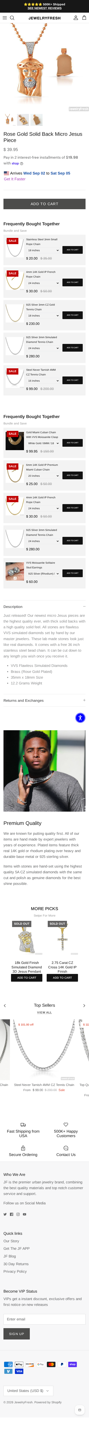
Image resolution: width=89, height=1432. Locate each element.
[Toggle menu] (5, 17)
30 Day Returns (16, 1264)
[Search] (14, 17)
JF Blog (9, 1256)
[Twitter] (5, 1214)
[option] (44, 67)
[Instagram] (18, 1214)
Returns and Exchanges (23, 701)
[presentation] (6, 946)
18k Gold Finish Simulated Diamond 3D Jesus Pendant (26, 967)
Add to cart (72, 250)
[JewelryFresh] (44, 18)
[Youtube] (24, 1214)
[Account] (74, 17)
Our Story (11, 1241)
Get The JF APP (16, 1249)
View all (44, 1012)
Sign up (16, 1334)
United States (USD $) (25, 1391)
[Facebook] (11, 1214)
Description (12, 607)
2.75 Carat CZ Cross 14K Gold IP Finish (62, 967)
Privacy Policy (15, 1271)
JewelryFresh (23, 1402)
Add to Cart (44, 204)
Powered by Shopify (48, 1402)
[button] (80, 718)
